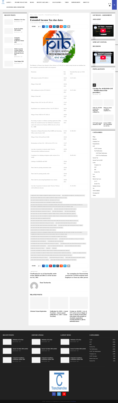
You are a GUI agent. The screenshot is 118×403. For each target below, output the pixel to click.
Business (95, 139)
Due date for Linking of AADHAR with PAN (40, 218)
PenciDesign (73, 401)
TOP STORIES (96, 190)
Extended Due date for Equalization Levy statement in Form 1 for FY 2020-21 (48, 236)
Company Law (96, 141)
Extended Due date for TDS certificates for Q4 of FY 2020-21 (45, 243)
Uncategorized (96, 193)
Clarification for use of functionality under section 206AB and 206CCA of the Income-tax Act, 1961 (43, 275)
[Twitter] (111, 4)
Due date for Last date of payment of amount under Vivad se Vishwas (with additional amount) (53, 213)
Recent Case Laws (97, 179)
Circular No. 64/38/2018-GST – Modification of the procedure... (103, 90)
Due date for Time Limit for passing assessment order (43, 225)
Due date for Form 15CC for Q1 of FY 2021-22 (40, 211)
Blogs (32, 2)
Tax (93, 188)
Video (67, 2)
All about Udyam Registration (38, 311)
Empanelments (96, 143)
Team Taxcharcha (34, 22)
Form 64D (54, 248)
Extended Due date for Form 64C (38, 241)
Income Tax (32, 17)
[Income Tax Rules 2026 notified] (8, 31)
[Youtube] (110, 6)
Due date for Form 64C (57, 211)
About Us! (86, 2)
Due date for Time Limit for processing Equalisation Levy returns (47, 227)
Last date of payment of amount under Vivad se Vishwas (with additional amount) (50, 250)
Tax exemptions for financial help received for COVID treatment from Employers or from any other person (76, 275)
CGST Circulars (98, 148)
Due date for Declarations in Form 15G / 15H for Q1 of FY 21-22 (45, 200)
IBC (95, 169)
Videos (94, 195)
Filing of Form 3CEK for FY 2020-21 (72, 245)
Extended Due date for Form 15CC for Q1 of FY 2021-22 (71, 238)
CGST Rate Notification (101, 153)
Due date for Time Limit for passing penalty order (70, 225)
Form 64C (48, 248)
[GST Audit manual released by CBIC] (98, 118)
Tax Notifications (98, 150)
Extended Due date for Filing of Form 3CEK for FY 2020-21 (44, 238)
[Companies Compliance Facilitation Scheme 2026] (8, 40)
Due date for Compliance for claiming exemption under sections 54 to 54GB (49, 197)
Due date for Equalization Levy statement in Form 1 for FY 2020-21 (46, 202)
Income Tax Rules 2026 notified (20, 348)
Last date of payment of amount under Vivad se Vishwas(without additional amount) (51, 252)
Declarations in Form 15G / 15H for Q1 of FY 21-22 (73, 195)
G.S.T (95, 181)
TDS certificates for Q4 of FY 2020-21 (39, 257)
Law (94, 174)
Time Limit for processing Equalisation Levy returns (63, 259)
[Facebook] (109, 4)
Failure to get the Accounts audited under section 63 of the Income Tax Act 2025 (19, 51)
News (94, 176)
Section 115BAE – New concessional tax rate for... (108, 124)
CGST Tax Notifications (101, 155)
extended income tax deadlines (38, 245)
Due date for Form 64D (70, 211)
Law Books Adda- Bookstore (15, 7)
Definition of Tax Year (19, 19)
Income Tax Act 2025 (21, 2)
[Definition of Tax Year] (8, 22)
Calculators (56, 2)
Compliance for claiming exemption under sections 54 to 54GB (45, 195)
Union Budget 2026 (19, 61)
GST (94, 146)
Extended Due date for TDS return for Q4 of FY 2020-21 (73, 243)
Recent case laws (42, 2)
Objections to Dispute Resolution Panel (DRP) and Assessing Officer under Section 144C (51, 255)
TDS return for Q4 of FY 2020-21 (56, 257)
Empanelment (75, 2)
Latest (8, 2)
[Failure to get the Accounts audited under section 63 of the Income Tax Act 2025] (8, 51)
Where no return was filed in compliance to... (108, 109)
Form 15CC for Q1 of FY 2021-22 (37, 248)
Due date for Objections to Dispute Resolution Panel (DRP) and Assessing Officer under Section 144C (54, 220)
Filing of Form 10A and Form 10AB (55, 245)
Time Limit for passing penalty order (40, 259)
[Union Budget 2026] (8, 63)
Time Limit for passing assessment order (75, 257)
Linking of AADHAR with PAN (79, 252)
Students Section (96, 186)
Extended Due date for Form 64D (55, 241)
